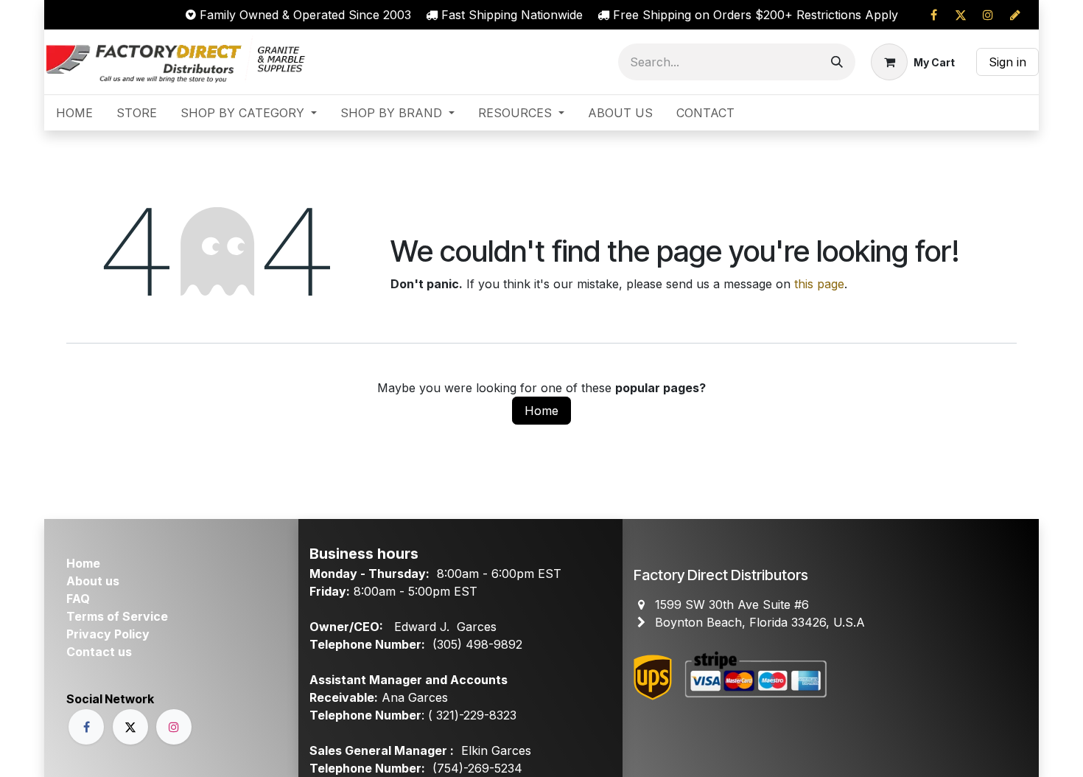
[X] (960, 15)
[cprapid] (1015, 15)
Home (541, 410)
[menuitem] (74, 113)
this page (819, 283)
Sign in (1007, 62)
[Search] (837, 61)
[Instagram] (988, 15)
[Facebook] (933, 15)
